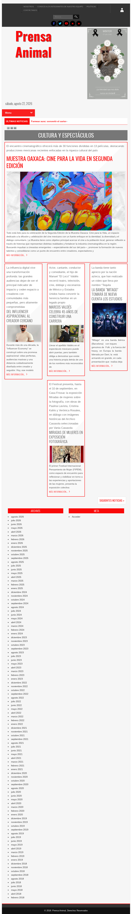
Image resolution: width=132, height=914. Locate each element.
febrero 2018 (17, 897)
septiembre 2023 (19, 648)
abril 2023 (16, 667)
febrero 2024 (17, 630)
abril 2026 (16, 531)
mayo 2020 (17, 799)
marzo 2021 (17, 761)
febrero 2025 (17, 584)
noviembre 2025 (19, 550)
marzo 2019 (17, 852)
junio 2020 (16, 795)
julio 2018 (16, 882)
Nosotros (29, 7)
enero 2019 (17, 859)
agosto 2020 (17, 788)
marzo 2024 (17, 626)
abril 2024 (16, 622)
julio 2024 (16, 611)
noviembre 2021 (19, 731)
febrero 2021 (17, 765)
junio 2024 (16, 614)
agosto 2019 (17, 833)
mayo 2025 (17, 573)
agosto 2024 (17, 607)
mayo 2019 (17, 844)
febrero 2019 (17, 856)
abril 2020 (16, 803)
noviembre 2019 (19, 822)
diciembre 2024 (19, 592)
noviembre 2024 (19, 596)
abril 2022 (16, 712)
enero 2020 (17, 814)
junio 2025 (16, 569)
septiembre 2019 (19, 829)
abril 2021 (16, 758)
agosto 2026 (17, 516)
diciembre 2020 (19, 773)
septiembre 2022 (19, 694)
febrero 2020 (17, 811)
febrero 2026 (17, 539)
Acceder (76, 516)
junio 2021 (16, 750)
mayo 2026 (17, 528)
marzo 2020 (17, 807)
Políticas (91, 7)
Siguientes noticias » (111, 500)
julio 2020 (16, 792)
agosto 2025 (17, 562)
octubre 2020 (18, 780)
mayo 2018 (17, 890)
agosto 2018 (17, 878)
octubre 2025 (18, 554)
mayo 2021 (17, 754)
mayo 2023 (17, 663)
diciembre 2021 (19, 728)
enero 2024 (17, 633)
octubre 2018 (18, 871)
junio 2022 (16, 705)
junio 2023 (16, 660)
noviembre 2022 (19, 686)
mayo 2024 (17, 618)
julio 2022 (16, 701)
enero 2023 (17, 678)
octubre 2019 (18, 826)
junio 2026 (16, 524)
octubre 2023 (18, 645)
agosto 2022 (17, 697)
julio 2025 (16, 565)
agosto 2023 (17, 652)
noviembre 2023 (19, 641)
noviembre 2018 (19, 867)
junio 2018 (16, 886)
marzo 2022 (17, 716)
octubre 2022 (18, 690)
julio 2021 (16, 746)
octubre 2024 (18, 599)
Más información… (15, 255)
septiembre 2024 (19, 603)
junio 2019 (16, 841)
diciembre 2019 (19, 818)
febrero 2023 (17, 675)
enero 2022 (17, 724)
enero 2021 (17, 769)
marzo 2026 (17, 535)
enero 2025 (17, 588)
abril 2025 (16, 577)
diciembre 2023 (19, 637)
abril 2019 (16, 848)
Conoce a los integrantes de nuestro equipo (60, 7)
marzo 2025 (17, 580)
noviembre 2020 (19, 777)
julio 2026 (16, 520)
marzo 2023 (17, 671)
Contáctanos (30, 10)
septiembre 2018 (19, 875)
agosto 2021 (17, 743)
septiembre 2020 (19, 784)
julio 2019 (16, 837)
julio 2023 (16, 656)
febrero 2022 (17, 720)
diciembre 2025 (19, 547)
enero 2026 (17, 543)
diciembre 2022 (19, 682)
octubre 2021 (18, 735)
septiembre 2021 (19, 739)
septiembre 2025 (19, 558)
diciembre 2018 (19, 863)
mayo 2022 (17, 709)
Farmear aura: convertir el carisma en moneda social (60, 121)
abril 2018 (16, 893)
